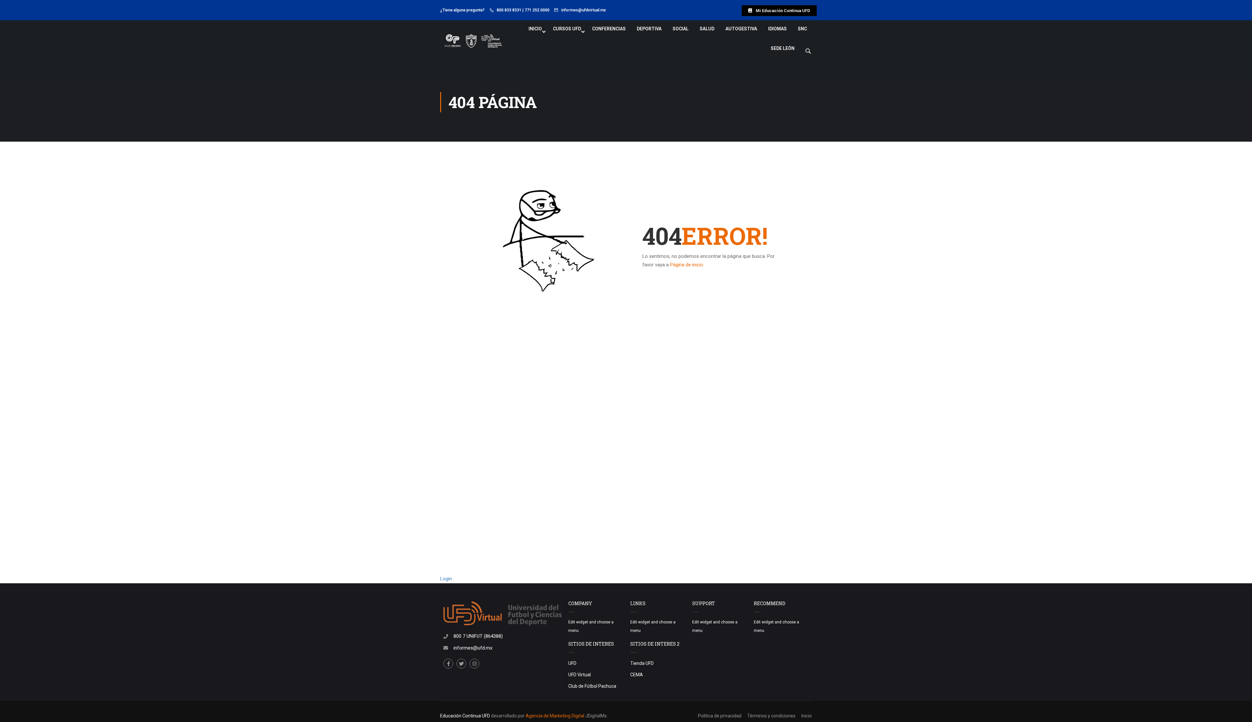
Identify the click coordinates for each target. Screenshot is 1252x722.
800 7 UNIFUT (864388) (478, 636)
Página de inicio (686, 265)
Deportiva (649, 28)
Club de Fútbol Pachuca (592, 686)
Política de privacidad (719, 715)
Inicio (535, 28)
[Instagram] (474, 663)
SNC (802, 28)
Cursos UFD (567, 28)
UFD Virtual (579, 674)
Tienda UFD (642, 663)
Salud (707, 28)
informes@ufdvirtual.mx (583, 10)
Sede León (783, 48)
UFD (572, 663)
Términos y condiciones (771, 715)
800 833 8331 (509, 10)
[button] (779, 10)
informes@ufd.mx (473, 648)
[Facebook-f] (448, 663)
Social (681, 28)
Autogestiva (741, 28)
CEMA (636, 674)
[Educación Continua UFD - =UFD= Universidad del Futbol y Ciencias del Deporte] (472, 41)
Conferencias (609, 28)
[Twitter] (461, 663)
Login (446, 579)
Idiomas (777, 28)
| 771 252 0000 (535, 10)
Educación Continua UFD (465, 715)
